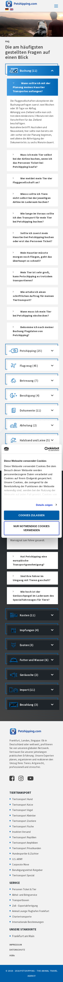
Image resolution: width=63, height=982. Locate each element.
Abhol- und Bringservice (24, 894)
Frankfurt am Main (23, 936)
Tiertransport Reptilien (24, 837)
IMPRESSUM (15, 944)
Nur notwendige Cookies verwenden (31, 528)
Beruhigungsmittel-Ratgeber (27, 870)
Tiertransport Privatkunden (26, 848)
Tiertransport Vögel (22, 810)
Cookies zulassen (31, 515)
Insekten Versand (21, 831)
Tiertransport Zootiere (24, 820)
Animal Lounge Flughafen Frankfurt (30, 911)
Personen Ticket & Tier (24, 889)
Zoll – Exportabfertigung (25, 905)
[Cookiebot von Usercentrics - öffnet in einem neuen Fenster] (45, 449)
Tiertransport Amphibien (25, 842)
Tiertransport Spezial (23, 875)
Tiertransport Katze (22, 804)
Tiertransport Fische (23, 826)
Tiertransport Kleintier (24, 815)
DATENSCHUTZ (17, 949)
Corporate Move (20, 864)
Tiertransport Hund (22, 799)
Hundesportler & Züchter (25, 853)
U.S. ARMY (17, 859)
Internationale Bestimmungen (28, 922)
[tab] (31, 69)
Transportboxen (20, 900)
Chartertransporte (22, 916)
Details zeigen (44, 504)
